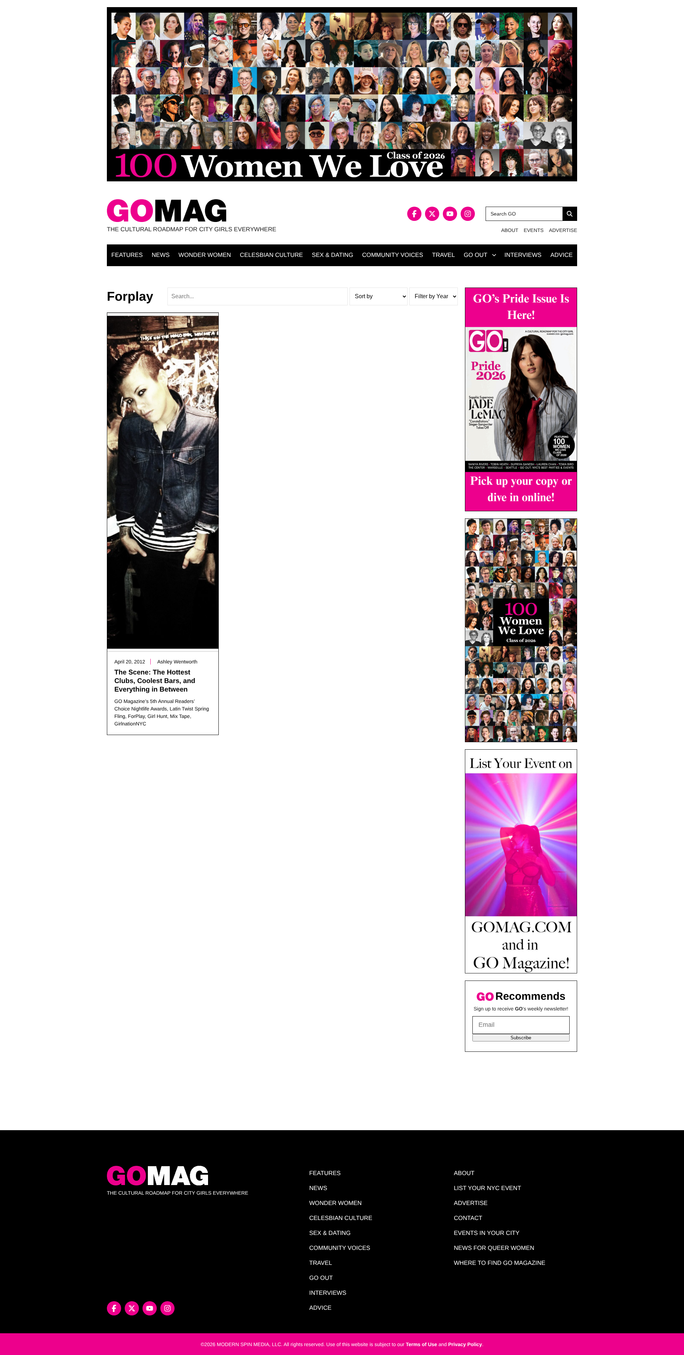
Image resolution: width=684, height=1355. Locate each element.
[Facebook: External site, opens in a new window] (414, 214)
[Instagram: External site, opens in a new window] (468, 214)
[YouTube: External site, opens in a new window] (450, 214)
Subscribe (521, 1037)
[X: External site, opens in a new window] (432, 214)
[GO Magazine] (224, 210)
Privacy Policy (465, 1344)
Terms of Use (421, 1344)
